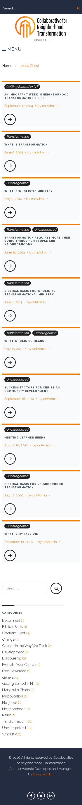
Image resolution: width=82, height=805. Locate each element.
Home (7, 66)
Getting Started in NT (22, 87)
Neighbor (9, 703)
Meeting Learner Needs (24, 437)
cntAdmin (49, 106)
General (8, 677)
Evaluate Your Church (19, 665)
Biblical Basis (12, 627)
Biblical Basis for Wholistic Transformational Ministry (30, 292)
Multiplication (12, 696)
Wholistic (9, 734)
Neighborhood (14, 709)
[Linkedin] (51, 796)
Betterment (11, 620)
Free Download (14, 671)
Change (8, 639)
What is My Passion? (21, 533)
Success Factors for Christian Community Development (32, 389)
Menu (14, 49)
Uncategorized (17, 183)
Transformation (17, 136)
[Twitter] (41, 796)
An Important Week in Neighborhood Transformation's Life (36, 96)
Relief (6, 715)
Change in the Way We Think (24, 646)
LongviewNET (43, 774)
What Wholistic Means (24, 341)
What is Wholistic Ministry (28, 191)
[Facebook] (31, 796)
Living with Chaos (16, 690)
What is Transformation (26, 144)
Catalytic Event (13, 633)
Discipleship (11, 658)
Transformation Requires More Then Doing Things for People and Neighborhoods (37, 241)
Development (13, 652)
